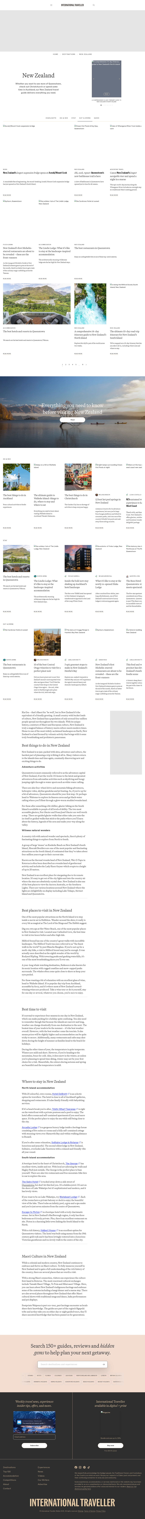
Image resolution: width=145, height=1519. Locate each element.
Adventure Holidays (83, 1382)
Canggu (119, 1375)
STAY (74, 118)
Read (106, 94)
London (93, 1375)
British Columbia (106, 1375)
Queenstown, (28, 1185)
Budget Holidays (114, 1382)
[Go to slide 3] (104, 105)
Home (55, 54)
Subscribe (34, 1445)
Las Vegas (59, 1375)
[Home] (72, 5)
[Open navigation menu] (51, 5)
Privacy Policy (101, 1511)
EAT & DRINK (85, 118)
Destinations (68, 54)
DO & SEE (64, 118)
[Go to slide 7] (110, 105)
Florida (38, 1375)
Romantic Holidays (51, 1382)
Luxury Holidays (35, 1382)
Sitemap (80, 1511)
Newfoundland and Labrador (77, 1375)
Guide (96, 118)
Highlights (51, 118)
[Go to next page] (86, 364)
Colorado (48, 1375)
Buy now (110, 1445)
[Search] (94, 5)
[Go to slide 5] (107, 105)
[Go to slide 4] (105, 105)
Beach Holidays (99, 1382)
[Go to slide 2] (102, 105)
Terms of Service (89, 1511)
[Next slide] (119, 79)
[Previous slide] (94, 79)
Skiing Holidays (67, 1382)
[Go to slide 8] (112, 105)
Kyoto (29, 1375)
